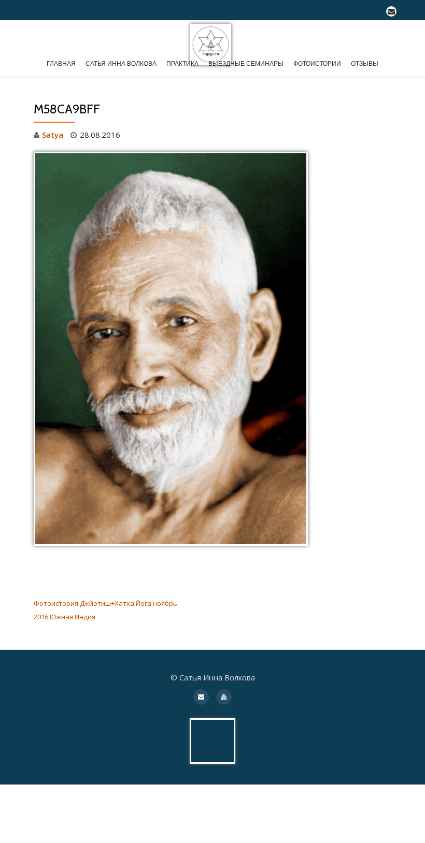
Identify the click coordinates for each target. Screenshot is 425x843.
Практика (182, 63)
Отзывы (364, 63)
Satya (52, 134)
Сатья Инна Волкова (121, 63)
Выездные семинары (246, 63)
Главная (61, 63)
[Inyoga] (212, 38)
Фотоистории (317, 63)
